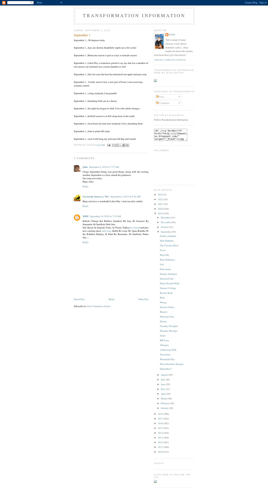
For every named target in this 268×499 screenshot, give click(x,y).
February (165, 403)
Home (111, 299)
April (163, 393)
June (163, 384)
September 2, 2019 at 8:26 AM (125, 196)
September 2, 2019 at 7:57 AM (104, 167)
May (163, 389)
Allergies (164, 345)
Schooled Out (166, 278)
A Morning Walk (168, 349)
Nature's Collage (168, 288)
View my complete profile (170, 60)
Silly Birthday (167, 240)
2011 (161, 447)
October (165, 227)
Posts (161, 96)
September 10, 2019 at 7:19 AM (105, 216)
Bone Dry (164, 255)
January (165, 408)
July (163, 379)
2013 (161, 437)
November (166, 222)
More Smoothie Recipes (172, 364)
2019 (161, 213)
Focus (163, 250)
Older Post (143, 299)
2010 (161, 451)
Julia (85, 167)
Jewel (162, 335)
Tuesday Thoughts (169, 326)
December (166, 217)
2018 (161, 413)
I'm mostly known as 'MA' (96, 196)
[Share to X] (120, 145)
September (166, 231)
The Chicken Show (169, 245)
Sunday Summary (168, 273)
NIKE (86, 216)
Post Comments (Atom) (98, 306)
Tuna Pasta (165, 354)
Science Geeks (167, 307)
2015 (161, 428)
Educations (165, 269)
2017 (161, 418)
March (164, 398)
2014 (161, 432)
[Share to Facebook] (124, 145)
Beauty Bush (166, 292)
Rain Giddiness (167, 259)
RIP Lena (164, 340)
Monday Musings (168, 330)
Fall (162, 264)
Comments (164, 103)
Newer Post (79, 299)
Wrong (163, 302)
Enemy (163, 321)
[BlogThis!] (117, 145)
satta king (107, 230)
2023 (161, 194)
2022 (161, 199)
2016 (161, 423)
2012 (161, 442)
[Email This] (113, 145)
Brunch (163, 311)
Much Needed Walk (169, 283)
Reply (86, 186)
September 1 (82, 35)
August (164, 374)
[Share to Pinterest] (127, 145)
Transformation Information (134, 15)
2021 (161, 204)
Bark (162, 297)
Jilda (172, 35)
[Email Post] (109, 145)
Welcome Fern (167, 316)
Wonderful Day (167, 359)
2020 (161, 208)
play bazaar (134, 227)
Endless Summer (168, 236)
